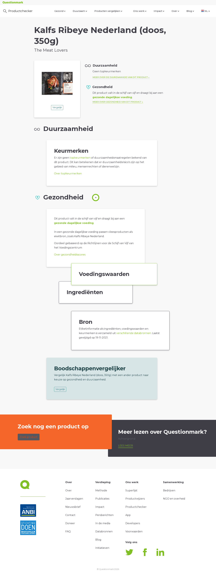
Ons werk (138, 11)
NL (206, 11)
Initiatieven (102, 547)
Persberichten (104, 515)
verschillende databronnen (133, 333)
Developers (132, 523)
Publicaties (102, 498)
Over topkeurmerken (68, 173)
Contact (70, 515)
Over (174, 11)
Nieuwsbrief (72, 506)
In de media (102, 523)
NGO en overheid (174, 498)
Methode (101, 490)
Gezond (58, 11)
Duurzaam (79, 11)
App (128, 515)
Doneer (70, 523)
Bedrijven (169, 490)
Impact (158, 11)
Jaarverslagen (74, 498)
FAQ (68, 531)
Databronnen (104, 531)
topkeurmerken (80, 157)
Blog (189, 11)
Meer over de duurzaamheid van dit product (120, 77)
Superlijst (131, 490)
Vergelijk (57, 107)
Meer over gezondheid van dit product (117, 102)
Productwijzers (135, 498)
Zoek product (28, 436)
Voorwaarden (133, 531)
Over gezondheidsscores (69, 254)
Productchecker (20, 11)
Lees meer (125, 445)
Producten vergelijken (107, 11)
